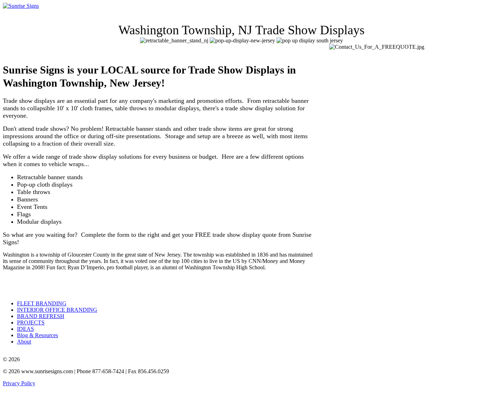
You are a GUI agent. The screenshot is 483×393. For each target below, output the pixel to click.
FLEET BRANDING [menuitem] (41, 303)
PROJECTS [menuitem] (31, 322)
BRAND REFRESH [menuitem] (40, 316)
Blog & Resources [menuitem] (37, 335)
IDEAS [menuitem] (25, 329)
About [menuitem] (24, 342)
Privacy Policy (19, 383)
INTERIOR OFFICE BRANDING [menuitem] (57, 310)
